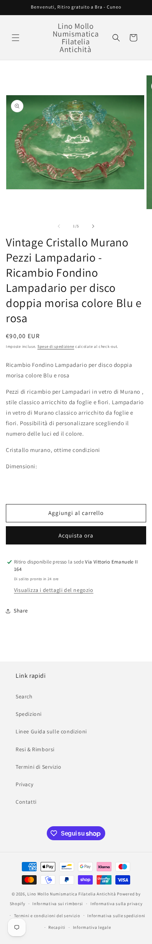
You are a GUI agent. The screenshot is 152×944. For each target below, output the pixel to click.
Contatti (26, 801)
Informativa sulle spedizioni (116, 915)
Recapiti (56, 927)
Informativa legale (92, 927)
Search (24, 696)
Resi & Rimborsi (35, 749)
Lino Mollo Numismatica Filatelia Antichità (71, 894)
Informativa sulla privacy (116, 903)
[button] (15, 37)
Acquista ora (76, 535)
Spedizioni (29, 713)
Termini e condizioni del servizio (47, 915)
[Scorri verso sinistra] (58, 226)
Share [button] (21, 610)
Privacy (24, 784)
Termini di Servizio (38, 766)
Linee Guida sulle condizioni (51, 731)
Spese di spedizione (55, 346)
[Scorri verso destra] (93, 226)
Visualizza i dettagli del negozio (54, 589)
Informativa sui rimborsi (57, 903)
